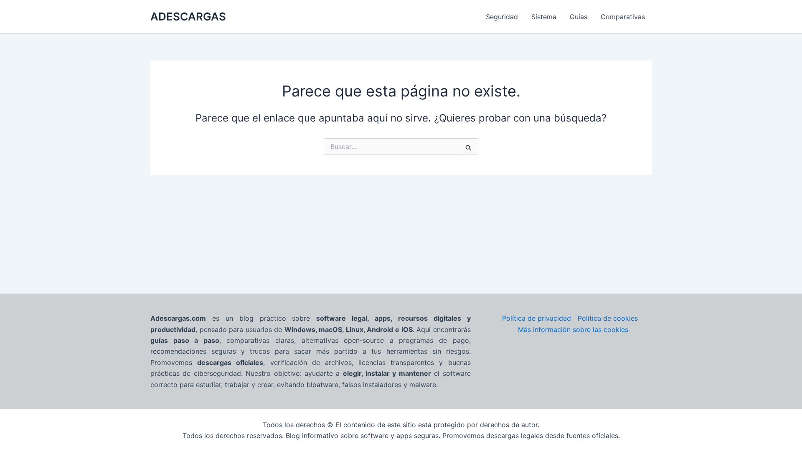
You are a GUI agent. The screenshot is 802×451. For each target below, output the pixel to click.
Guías (578, 17)
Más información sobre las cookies (573, 329)
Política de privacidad (536, 318)
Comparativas (623, 17)
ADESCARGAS (188, 16)
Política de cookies (608, 318)
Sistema (543, 17)
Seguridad (502, 17)
